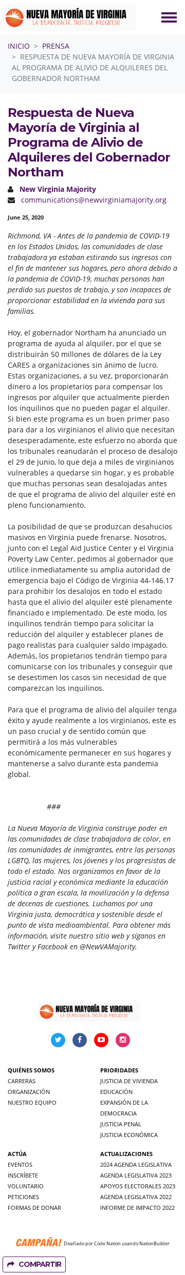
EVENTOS (20, 1164)
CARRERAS (21, 1081)
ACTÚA (17, 1154)
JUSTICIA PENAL (120, 1124)
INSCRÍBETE (23, 1175)
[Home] (69, 17)
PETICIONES (23, 1197)
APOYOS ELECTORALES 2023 (137, 1186)
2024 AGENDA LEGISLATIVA (136, 1164)
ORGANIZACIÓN (29, 1091)
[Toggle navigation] (169, 17)
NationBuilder (154, 1243)
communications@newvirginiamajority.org (93, 200)
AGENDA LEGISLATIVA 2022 (136, 1197)
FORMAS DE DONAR (34, 1207)
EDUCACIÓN (116, 1091)
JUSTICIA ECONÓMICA (129, 1135)
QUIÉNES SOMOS (31, 1070)
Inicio (19, 46)
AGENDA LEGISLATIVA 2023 (136, 1175)
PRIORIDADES (119, 1070)
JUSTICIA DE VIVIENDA (129, 1081)
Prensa (55, 46)
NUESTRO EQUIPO (32, 1102)
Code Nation (107, 1243)
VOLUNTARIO (26, 1186)
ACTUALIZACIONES (126, 1154)
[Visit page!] (59, 1039)
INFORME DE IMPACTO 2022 (137, 1207)
